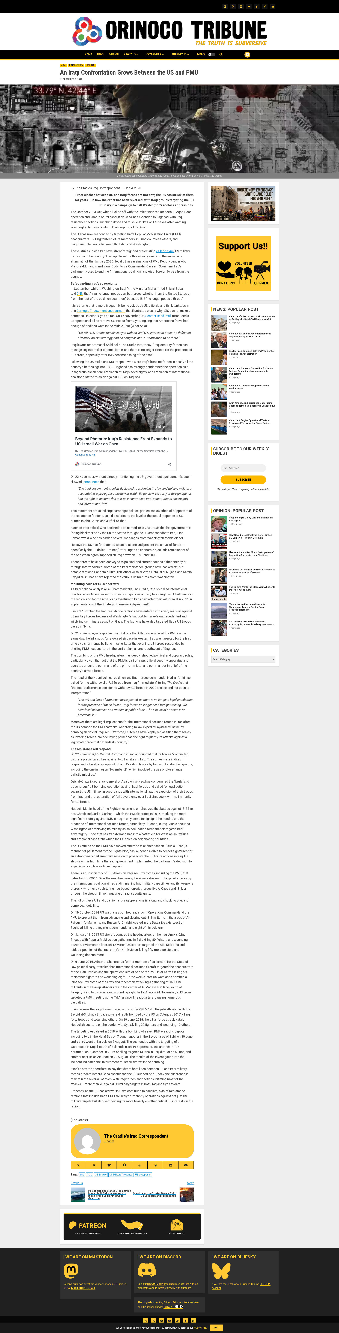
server (156, 1283)
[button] (221, 54)
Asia (63, 65)
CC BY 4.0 (168, 1307)
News (100, 54)
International (76, 65)
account (83, 1288)
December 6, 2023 (73, 79)
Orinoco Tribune (172, 1302)
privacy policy (249, 489)
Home (88, 54)
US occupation (143, 1174)
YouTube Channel (242, 54)
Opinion (114, 54)
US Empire (101, 1174)
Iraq (82, 1174)
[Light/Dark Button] (211, 54)
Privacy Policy (200, 1327)
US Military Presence (120, 1174)
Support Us (179, 54)
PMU (89, 1174)
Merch (201, 54)
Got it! (216, 1328)
